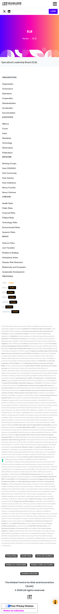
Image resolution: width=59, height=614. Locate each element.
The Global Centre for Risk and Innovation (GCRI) (15, 326)
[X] (4, 11)
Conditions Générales (29, 574)
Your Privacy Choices (22, 606)
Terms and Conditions (44, 556)
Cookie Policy (26, 556)
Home (26, 38)
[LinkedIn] (9, 11)
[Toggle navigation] (55, 4)
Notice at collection (13, 610)
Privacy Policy (11, 556)
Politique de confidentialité (16, 565)
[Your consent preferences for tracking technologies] (2, 460)
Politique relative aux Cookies (42, 565)
